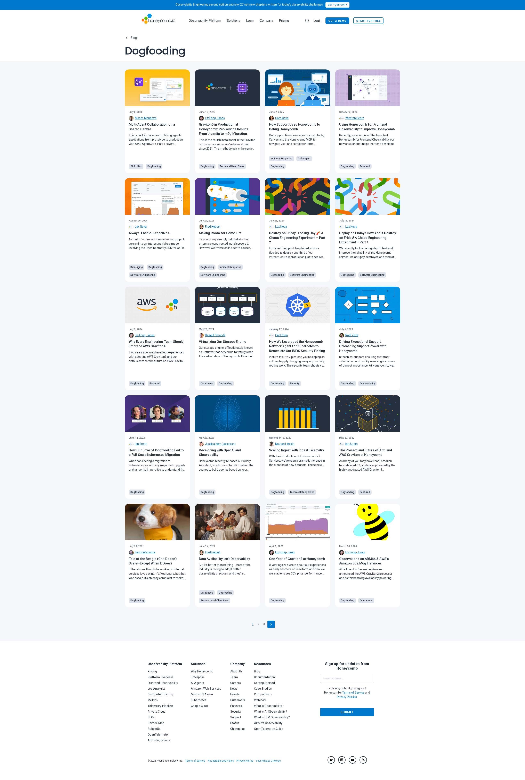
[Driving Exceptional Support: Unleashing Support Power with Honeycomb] (367, 305)
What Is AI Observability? (270, 711)
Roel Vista (351, 335)
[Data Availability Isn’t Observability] (227, 522)
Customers (237, 700)
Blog (133, 38)
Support (235, 717)
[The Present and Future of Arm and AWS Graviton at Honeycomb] (367, 413)
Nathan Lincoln (284, 443)
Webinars (260, 700)
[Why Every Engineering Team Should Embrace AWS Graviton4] (157, 305)
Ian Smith (141, 443)
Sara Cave (282, 118)
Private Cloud (157, 711)
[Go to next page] (271, 624)
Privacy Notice (244, 760)
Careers (235, 683)
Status (234, 723)
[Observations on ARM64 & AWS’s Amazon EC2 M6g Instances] (367, 522)
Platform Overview (160, 677)
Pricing (284, 21)
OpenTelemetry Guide (268, 728)
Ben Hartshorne (145, 552)
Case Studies (263, 688)
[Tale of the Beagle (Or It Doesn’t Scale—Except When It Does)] (157, 522)
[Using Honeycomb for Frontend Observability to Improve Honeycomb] (367, 87)
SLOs (151, 717)
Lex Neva (141, 226)
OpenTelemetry (158, 734)
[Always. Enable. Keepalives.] (157, 196)
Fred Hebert (212, 226)
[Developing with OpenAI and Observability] (227, 413)
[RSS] (363, 760)
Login (317, 21)
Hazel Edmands (215, 335)
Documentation (264, 677)
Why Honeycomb (202, 671)
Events (235, 694)
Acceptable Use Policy (221, 760)
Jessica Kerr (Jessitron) (220, 443)
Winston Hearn (354, 118)
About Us (236, 671)
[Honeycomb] (158, 20)
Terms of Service (195, 760)
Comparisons (263, 694)
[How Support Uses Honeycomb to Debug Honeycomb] (297, 87)
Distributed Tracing (160, 694)
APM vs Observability (268, 723)
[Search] (307, 21)
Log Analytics (157, 688)
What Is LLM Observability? (272, 717)
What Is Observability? (269, 705)
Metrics (153, 700)
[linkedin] (342, 760)
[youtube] (352, 760)
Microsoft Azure (202, 694)
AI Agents (197, 683)
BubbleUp (154, 728)
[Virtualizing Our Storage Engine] (227, 305)
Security (235, 711)
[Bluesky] (331, 760)
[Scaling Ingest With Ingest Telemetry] (297, 413)
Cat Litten (281, 335)
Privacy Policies (347, 696)
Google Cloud (200, 705)
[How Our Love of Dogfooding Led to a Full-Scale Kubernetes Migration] (157, 413)
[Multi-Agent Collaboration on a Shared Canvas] (157, 87)
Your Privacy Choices (268, 760)
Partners (236, 705)
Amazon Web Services (206, 688)
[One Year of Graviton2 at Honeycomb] (297, 522)
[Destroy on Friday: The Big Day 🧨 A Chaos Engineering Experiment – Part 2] (297, 196)
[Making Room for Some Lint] (227, 196)
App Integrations (159, 740)
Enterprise (198, 677)
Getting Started (264, 683)
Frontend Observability (163, 683)
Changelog (237, 728)
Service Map (156, 723)
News (234, 688)
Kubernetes (199, 700)
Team (234, 677)
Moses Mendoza (145, 118)
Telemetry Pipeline (160, 705)
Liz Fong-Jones (215, 118)
